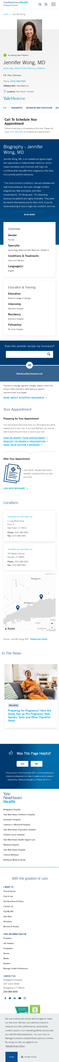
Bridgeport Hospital (12, 809)
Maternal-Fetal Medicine (24, 68)
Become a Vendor (11, 926)
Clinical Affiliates (11, 854)
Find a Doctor (9, 891)
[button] (28, 1057)
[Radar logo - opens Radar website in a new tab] (10, 628)
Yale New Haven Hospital (14, 849)
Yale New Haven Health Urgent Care (19, 839)
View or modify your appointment (24, 438)
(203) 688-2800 (18, 81)
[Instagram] (25, 998)
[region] (29, 602)
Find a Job (8, 896)
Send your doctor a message (21, 445)
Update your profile (38, 639)
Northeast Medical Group (14, 860)
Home (6, 14)
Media (6, 958)
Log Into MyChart (14, 488)
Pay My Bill (8, 911)
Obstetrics (41, 68)
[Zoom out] (52, 628)
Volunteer (7, 921)
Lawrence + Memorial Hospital (16, 824)
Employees (8, 948)
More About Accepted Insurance (23, 397)
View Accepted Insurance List (29, 373)
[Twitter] (10, 998)
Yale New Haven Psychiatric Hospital (19, 829)
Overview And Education (39, 107)
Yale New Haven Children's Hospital (19, 814)
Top (5, 107)
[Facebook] (5, 998)
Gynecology (8, 68)
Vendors (6, 963)
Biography (16, 107)
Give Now (7, 916)
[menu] (53, 4)
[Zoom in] (52, 623)
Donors (6, 953)
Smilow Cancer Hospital (13, 834)
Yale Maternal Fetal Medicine (19, 516)
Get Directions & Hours (13, 901)
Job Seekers (8, 943)
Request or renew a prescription (24, 441)
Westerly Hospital (11, 844)
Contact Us (8, 906)
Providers (7, 938)
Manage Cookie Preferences (15, 968)
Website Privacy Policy (15, 1046)
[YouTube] (19, 998)
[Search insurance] (50, 354)
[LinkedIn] (15, 998)
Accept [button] (11, 1057)
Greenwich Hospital (11, 819)
